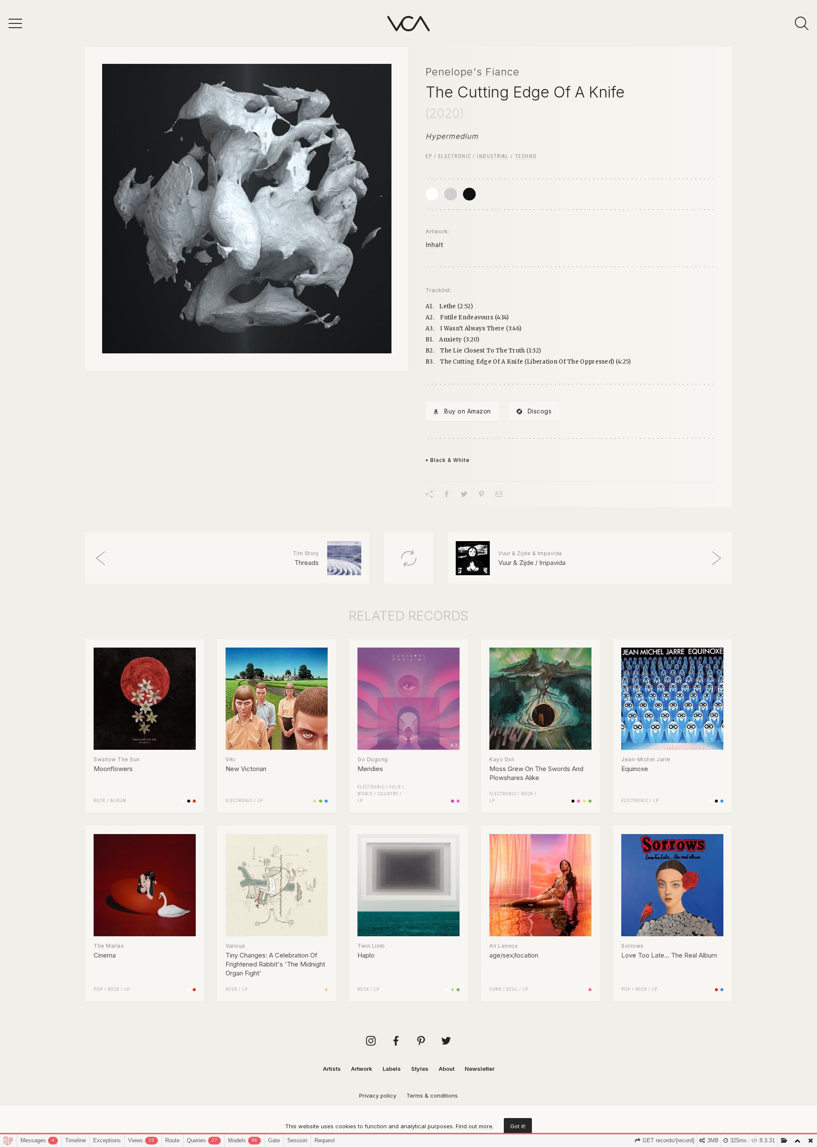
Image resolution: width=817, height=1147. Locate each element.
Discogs (540, 411)
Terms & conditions (432, 1095)
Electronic (454, 156)
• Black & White (448, 460)
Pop (98, 989)
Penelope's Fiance (473, 72)
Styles (419, 1068)
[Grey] (450, 194)
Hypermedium (452, 136)
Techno (526, 156)
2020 (444, 113)
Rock (100, 800)
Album (118, 800)
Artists (332, 1068)
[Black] (469, 194)
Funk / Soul (503, 989)
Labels (392, 1068)
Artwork (361, 1068)
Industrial (492, 156)
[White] (432, 194)
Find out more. (475, 1126)
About (446, 1068)
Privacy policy (377, 1095)
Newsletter (479, 1068)
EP (429, 156)
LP (260, 800)
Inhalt (434, 245)
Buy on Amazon (467, 411)
